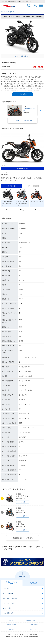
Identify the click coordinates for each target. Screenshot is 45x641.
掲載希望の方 (33, 625)
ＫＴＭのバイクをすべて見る (22, 120)
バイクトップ (6, 588)
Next (40, 110)
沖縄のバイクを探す (11, 583)
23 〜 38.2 (38, 67)
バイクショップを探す (9, 603)
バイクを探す (23, 502)
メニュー (41, 7)
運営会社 (11, 629)
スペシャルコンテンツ (33, 583)
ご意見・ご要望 (11, 625)
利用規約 (11, 620)
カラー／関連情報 (33, 186)
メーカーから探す (8, 593)
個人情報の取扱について (33, 620)
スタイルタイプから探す (10, 598)
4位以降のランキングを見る (22, 538)
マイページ (35, 7)
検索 (29, 7)
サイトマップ (33, 629)
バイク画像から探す (8, 613)
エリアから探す (7, 608)
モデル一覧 (11, 186)
